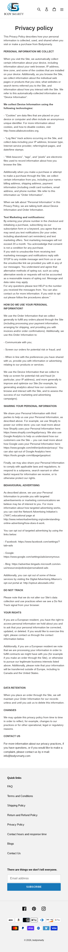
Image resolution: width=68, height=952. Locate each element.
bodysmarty (38, 940)
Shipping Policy (16, 805)
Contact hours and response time (27, 834)
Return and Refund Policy (22, 815)
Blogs (10, 843)
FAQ (10, 786)
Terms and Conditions (20, 796)
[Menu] (62, 9)
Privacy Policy (15, 824)
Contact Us (14, 853)
